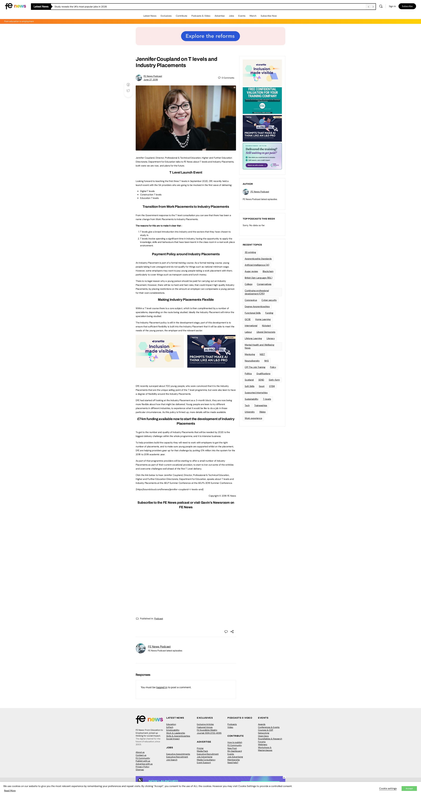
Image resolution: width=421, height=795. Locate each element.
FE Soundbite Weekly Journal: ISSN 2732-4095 (209, 731)
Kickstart (266, 325)
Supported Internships (256, 392)
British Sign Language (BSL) (258, 277)
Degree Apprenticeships (257, 306)
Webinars (262, 744)
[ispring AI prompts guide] (211, 365)
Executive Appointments (178, 754)
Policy (273, 367)
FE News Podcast (153, 76)
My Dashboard (234, 751)
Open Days (263, 736)
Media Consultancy (206, 759)
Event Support (204, 762)
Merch (253, 15)
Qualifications (263, 373)
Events (241, 15)
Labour (248, 331)
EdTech (169, 727)
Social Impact (173, 738)
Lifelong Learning (253, 338)
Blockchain (268, 271)
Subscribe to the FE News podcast (163, 502)
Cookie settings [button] (388, 788)
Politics (248, 373)
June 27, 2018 (151, 79)
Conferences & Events (269, 727)
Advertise (220, 15)
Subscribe (407, 6)
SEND (261, 379)
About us (140, 752)
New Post (232, 748)
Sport (261, 386)
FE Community (143, 758)
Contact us (141, 755)
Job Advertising (204, 756)
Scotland (249, 379)
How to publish (234, 742)
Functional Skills (253, 312)
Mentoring (250, 354)
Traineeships (260, 405)
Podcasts (232, 724)
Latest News (149, 15)
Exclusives (166, 15)
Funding (269, 312)
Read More (10, 790)
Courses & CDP (265, 730)
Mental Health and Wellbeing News (259, 346)
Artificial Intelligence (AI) (257, 264)
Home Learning (263, 319)
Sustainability (251, 399)
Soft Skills (249, 386)
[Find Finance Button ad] (262, 155)
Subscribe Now (269, 15)
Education (171, 724)
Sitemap (140, 769)
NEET (262, 354)
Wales (262, 411)
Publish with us (143, 761)
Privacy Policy (142, 766)
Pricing (200, 748)
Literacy (271, 338)
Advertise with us (144, 763)
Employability (172, 730)
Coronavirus (251, 300)
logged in (161, 687)
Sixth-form (274, 379)
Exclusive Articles (205, 724)
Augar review (251, 271)
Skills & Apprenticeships (178, 736)
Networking (263, 733)
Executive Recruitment (177, 756)
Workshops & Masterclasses (265, 749)
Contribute (181, 15)
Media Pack (202, 751)
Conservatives (264, 284)
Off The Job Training (255, 367)
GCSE (248, 319)
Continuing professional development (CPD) (257, 292)
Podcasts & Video (200, 15)
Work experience (253, 418)
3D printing (250, 252)
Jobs (231, 15)
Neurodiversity (252, 360)
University (250, 411)
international (251, 325)
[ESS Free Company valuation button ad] (262, 100)
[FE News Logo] (15, 6)
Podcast (158, 618)
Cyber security (269, 300)
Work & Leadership (175, 733)
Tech (247, 405)
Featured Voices (205, 727)
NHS (266, 360)
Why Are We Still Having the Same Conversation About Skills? (87, 6)
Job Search (171, 759)
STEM (272, 386)
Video (230, 727)
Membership (233, 759)
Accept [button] (409, 788)
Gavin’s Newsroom (215, 502)
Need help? (232, 762)
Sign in (392, 6)
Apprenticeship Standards (258, 258)
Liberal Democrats (266, 331)
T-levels (267, 399)
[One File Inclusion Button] (160, 365)
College (248, 284)
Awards (261, 724)
